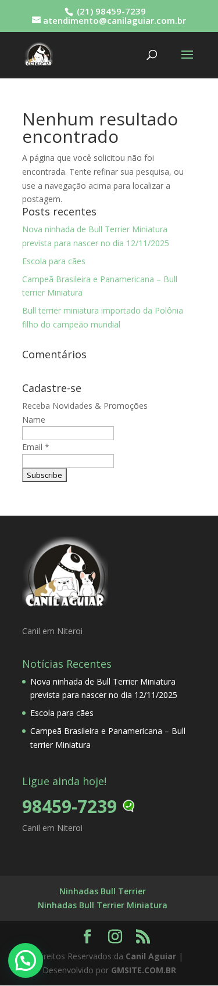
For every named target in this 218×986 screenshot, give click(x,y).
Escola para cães (53, 261)
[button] (25, 960)
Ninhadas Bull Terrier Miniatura (102, 905)
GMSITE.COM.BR (143, 970)
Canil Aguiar (151, 956)
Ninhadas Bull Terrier (102, 891)
